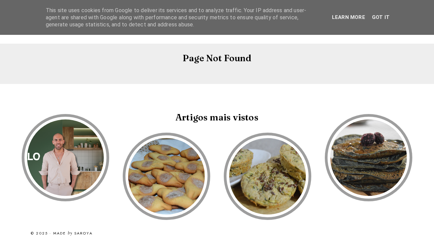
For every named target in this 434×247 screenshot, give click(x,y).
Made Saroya (73, 233)
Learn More (348, 17)
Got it (381, 17)
